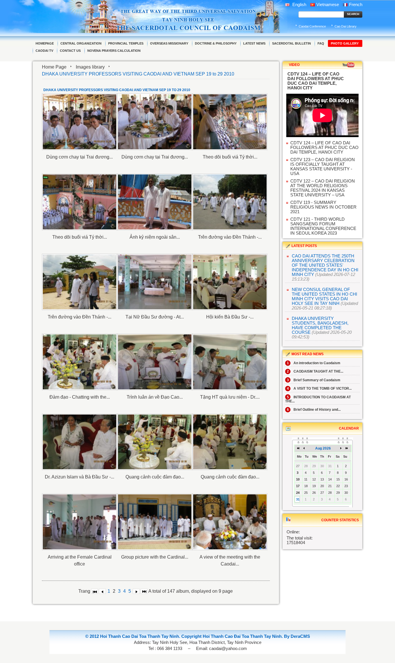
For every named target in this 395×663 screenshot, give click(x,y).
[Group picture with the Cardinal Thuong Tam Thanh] (154, 521)
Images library (90, 67)
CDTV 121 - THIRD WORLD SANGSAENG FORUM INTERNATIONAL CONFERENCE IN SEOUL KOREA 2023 (323, 226)
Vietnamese (327, 4)
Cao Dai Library (346, 26)
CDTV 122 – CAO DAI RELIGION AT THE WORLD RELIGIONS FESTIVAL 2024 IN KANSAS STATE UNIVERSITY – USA (322, 188)
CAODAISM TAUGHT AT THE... (315, 371)
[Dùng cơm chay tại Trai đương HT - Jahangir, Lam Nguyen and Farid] (79, 121)
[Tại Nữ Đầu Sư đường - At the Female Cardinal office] (154, 282)
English (298, 4)
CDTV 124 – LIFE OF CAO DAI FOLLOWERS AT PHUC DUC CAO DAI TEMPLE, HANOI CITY (324, 147)
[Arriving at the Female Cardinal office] (79, 521)
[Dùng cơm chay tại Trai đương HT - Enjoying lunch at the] (154, 121)
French (355, 4)
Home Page (54, 67)
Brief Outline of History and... (314, 410)
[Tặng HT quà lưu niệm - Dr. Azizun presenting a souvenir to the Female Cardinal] (229, 362)
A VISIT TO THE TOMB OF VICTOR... (319, 388)
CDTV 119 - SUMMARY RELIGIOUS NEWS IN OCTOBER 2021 (323, 207)
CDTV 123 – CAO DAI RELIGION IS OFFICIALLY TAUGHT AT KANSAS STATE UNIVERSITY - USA (322, 166)
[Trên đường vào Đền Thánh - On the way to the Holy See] (229, 202)
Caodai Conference (312, 26)
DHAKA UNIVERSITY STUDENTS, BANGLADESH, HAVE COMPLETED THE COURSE (320, 325)
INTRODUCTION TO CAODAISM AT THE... (318, 399)
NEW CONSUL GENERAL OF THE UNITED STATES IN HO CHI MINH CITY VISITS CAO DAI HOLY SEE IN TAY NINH (324, 296)
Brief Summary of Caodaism (313, 380)
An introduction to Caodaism (313, 363)
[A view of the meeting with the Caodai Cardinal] (229, 521)
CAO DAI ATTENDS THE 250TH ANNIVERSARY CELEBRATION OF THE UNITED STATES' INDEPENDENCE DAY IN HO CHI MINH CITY (325, 265)
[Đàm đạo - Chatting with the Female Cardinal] (79, 362)
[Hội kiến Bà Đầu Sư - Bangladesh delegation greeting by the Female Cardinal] (229, 282)
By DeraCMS (297, 636)
